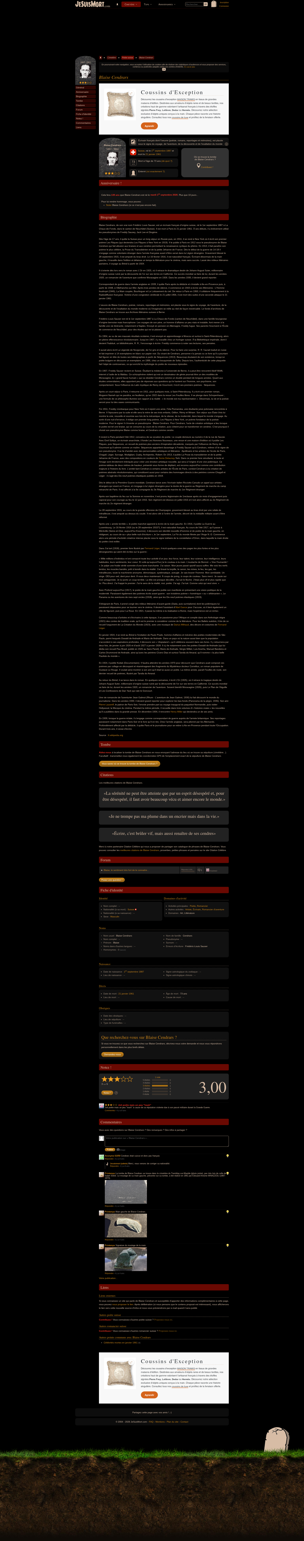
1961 (158, 154)
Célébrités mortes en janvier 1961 (121, 1342)
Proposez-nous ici (163, 1319)
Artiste (188, 909)
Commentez (110, 1110)
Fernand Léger (152, 548)
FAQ (151, 1421)
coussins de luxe (180, 117)
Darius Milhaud (181, 624)
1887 (168, 150)
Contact (184, 1421)
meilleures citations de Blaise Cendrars (139, 850)
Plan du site (172, 1421)
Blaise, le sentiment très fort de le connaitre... (126, 870)
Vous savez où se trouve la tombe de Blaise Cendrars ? (129, 763)
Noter (109, 205)
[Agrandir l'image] (131, 93)
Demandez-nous (112, 1054)
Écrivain (197, 909)
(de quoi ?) (166, 161)
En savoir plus (189, 67)
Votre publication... (108, 1278)
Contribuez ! (207, 167)
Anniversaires (165, 4)
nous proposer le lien (122, 1304)
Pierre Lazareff (106, 704)
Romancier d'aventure (213, 909)
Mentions (160, 1421)
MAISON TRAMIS (186, 99)
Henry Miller (177, 711)
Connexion (224, 6)
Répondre (109, 1159)
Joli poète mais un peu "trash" (134, 1105)
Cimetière (129, 4)
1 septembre (158, 150)
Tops (146, 4)
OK (164, 69)
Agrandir (149, 125)
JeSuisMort (89, 4)
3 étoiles (146, 1086)
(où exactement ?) (155, 171)
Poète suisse (127, 58)
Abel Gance (181, 607)
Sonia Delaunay (167, 458)
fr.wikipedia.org (115, 735)
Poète (193, 906)
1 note (157, 1077)
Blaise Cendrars (146, 58)
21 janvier (150, 154)
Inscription (224, 2)
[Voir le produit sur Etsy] (120, 104)
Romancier (202, 906)
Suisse (141, 150)
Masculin (114, 916)
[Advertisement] (152, 32)
